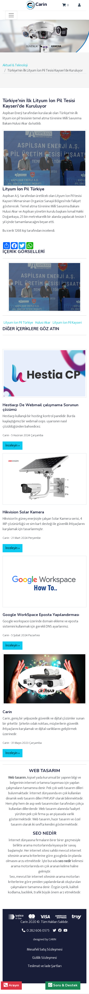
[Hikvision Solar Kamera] (44, 479)
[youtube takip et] (65, 931)
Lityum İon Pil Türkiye (18, 323)
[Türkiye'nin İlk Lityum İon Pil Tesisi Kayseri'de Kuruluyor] (44, 158)
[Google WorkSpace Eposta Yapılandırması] (44, 581)
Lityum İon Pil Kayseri (67, 323)
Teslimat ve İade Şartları (45, 966)
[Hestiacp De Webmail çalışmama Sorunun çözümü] (44, 373)
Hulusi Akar (43, 323)
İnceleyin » (12, 445)
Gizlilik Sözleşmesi (44, 958)
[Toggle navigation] (11, 15)
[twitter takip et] (54, 931)
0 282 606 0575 (37, 931)
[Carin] (44, 678)
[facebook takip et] (60, 931)
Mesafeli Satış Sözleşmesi (44, 949)
